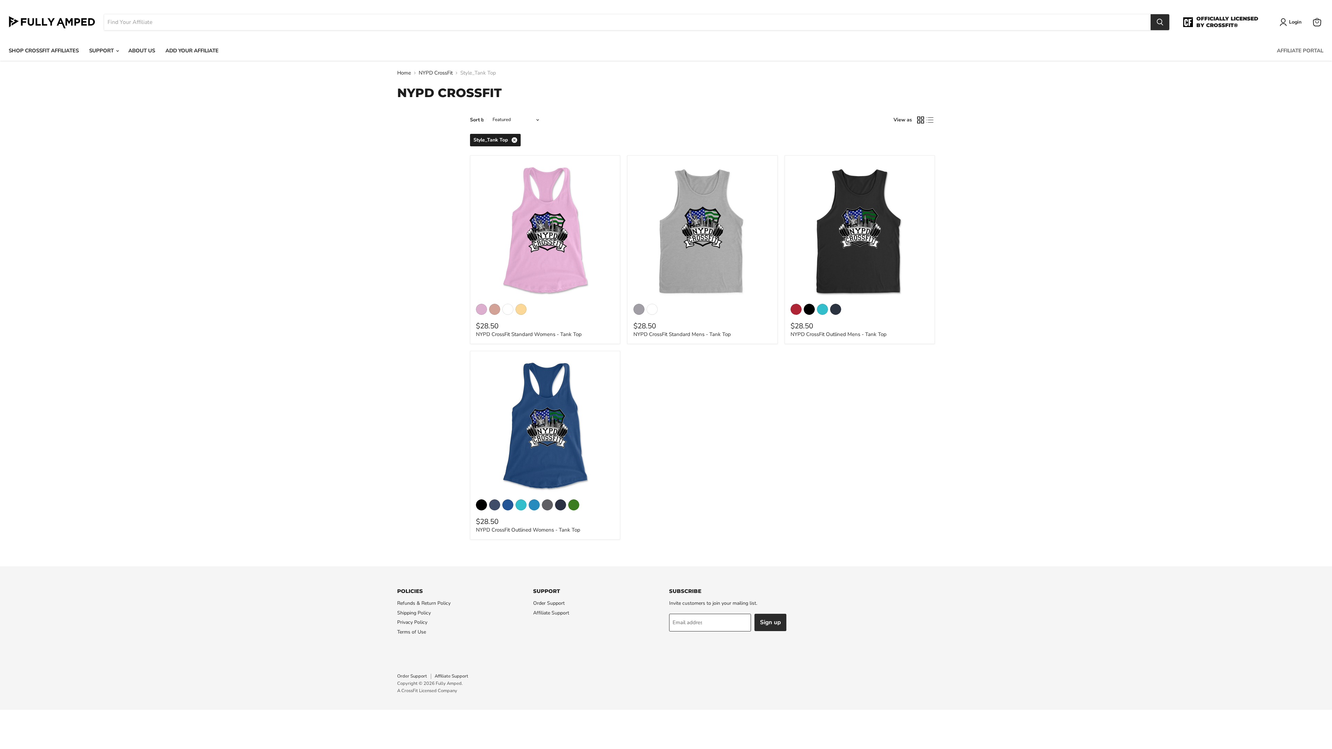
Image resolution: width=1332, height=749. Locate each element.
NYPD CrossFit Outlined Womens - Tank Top (528, 529)
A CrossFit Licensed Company (427, 691)
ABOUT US (141, 50)
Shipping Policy (414, 613)
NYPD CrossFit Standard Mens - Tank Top (682, 334)
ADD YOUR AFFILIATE (192, 50)
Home (404, 73)
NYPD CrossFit (436, 73)
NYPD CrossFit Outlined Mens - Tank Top (839, 334)
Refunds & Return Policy (424, 603)
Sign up (770, 622)
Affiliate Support (551, 613)
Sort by (478, 120)
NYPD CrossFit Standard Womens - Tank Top (529, 334)
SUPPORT (102, 50)
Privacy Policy (412, 622)
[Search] (1160, 22)
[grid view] (920, 120)
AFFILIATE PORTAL (1300, 50)
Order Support (549, 603)
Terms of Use (411, 632)
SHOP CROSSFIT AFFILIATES (44, 50)
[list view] (930, 120)
